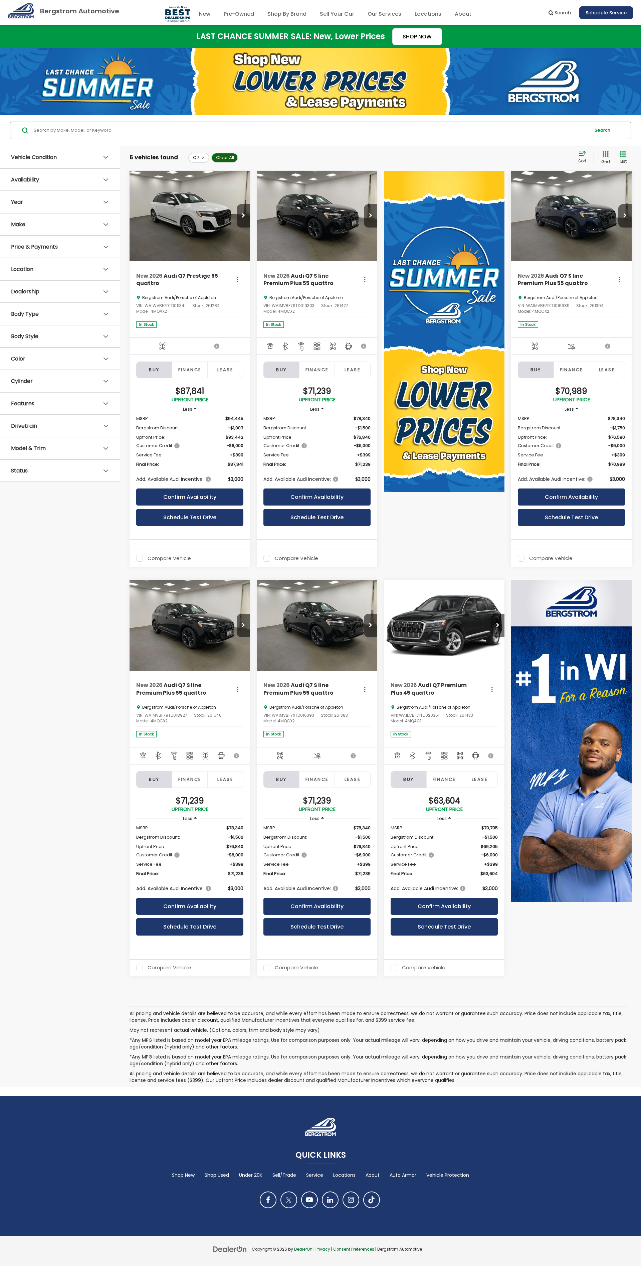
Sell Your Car (337, 14)
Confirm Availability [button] (189, 497)
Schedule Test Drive (189, 517)
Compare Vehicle (169, 558)
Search (602, 130)
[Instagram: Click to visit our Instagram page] (351, 1199)
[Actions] (237, 280)
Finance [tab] (190, 370)
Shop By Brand (286, 14)
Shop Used (217, 1175)
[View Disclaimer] (217, 346)
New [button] (204, 14)
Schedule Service (606, 12)
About (373, 1175)
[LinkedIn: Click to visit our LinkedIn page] (330, 1199)
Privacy (322, 1249)
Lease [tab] (225, 370)
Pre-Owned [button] (239, 14)
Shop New (183, 1175)
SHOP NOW (417, 36)
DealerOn (303, 1249)
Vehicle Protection (447, 1175)
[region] (189, 448)
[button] (243, 216)
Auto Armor (403, 1175)
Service (314, 1175)
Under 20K (250, 1175)
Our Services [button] (384, 14)
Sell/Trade (284, 1175)
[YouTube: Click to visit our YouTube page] (309, 1199)
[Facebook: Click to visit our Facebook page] (268, 1199)
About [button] (463, 14)
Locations (428, 14)
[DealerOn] (230, 1249)
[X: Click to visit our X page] (288, 1199)
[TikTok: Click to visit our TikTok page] (371, 1199)
